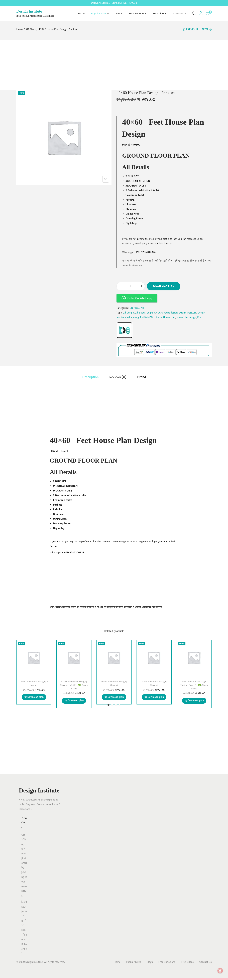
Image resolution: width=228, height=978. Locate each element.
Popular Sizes (133, 962)
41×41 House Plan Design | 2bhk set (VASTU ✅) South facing (74, 685)
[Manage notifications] (220, 970)
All (142, 308)
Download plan (163, 286)
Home (19, 29)
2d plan (151, 313)
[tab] (90, 377)
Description (90, 377)
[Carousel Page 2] (112, 705)
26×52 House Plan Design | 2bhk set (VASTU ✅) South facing (194, 685)
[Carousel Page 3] (116, 705)
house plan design (186, 317)
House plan (169, 317)
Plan (199, 317)
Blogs (150, 962)
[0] (207, 14)
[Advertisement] (114, 64)
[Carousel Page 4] (120, 705)
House (158, 317)
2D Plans (31, 29)
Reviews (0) (118, 377)
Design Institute (29, 11)
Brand (141, 377)
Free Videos (187, 962)
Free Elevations (166, 962)
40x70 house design (167, 313)
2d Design (128, 313)
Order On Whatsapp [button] (139, 298)
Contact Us (205, 962)
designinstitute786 (143, 317)
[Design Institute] (125, 330)
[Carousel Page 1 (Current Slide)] (108, 705)
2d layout (140, 313)
